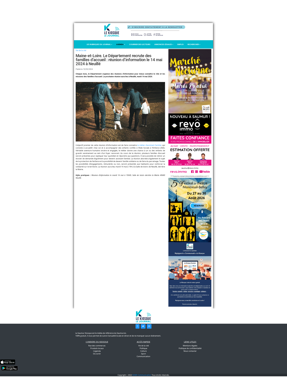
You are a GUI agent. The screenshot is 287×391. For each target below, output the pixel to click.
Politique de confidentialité (190, 348)
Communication (143, 356)
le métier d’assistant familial (149, 145)
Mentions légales (190, 345)
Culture (143, 351)
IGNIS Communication (141, 375)
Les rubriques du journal (99, 44)
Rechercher (193, 44)
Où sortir (97, 353)
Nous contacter (190, 351)
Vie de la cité (81, 50)
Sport (143, 353)
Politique (143, 348)
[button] (137, 326)
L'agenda (97, 351)
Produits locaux (97, 348)
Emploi (180, 44)
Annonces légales (163, 44)
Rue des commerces (96, 345)
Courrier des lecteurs (139, 44)
